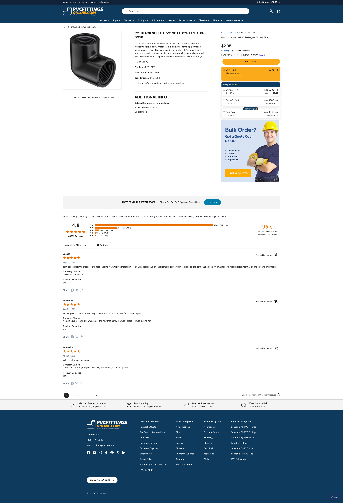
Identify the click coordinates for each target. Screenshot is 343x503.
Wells (206, 459)
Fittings (142, 20)
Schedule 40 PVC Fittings (243, 426)
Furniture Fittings (239, 443)
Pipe (115, 20)
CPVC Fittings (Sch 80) (242, 437)
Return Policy (146, 459)
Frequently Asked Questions (153, 464)
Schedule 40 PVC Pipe (242, 453)
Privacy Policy (146, 469)
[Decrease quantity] (228, 77)
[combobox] (185, 11)
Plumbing (208, 437)
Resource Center (234, 20)
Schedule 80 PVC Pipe (242, 448)
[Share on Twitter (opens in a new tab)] (76, 290)
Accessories (185, 20)
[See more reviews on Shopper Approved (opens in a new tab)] (81, 290)
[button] (278, 11)
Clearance (204, 20)
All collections (183, 426)
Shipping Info (146, 453)
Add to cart (251, 61)
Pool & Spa (209, 453)
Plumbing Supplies (185, 453)
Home (65, 27)
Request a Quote (148, 426)
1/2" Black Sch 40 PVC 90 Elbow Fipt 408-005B (86, 27)
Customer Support (149, 448)
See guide (212, 202)
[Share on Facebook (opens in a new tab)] (72, 290)
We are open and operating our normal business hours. (87, 2)
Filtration (157, 20)
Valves (127, 20)
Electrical (208, 448)
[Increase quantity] (240, 77)
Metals (172, 20)
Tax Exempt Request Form (152, 432)
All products (210, 426)
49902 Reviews (78, 236)
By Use (103, 20)
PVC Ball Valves (238, 459)
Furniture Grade (211, 432)
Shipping (225, 50)
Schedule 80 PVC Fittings (243, 432)
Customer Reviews (149, 443)
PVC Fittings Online (229, 32)
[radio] (250, 74)
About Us (217, 20)
